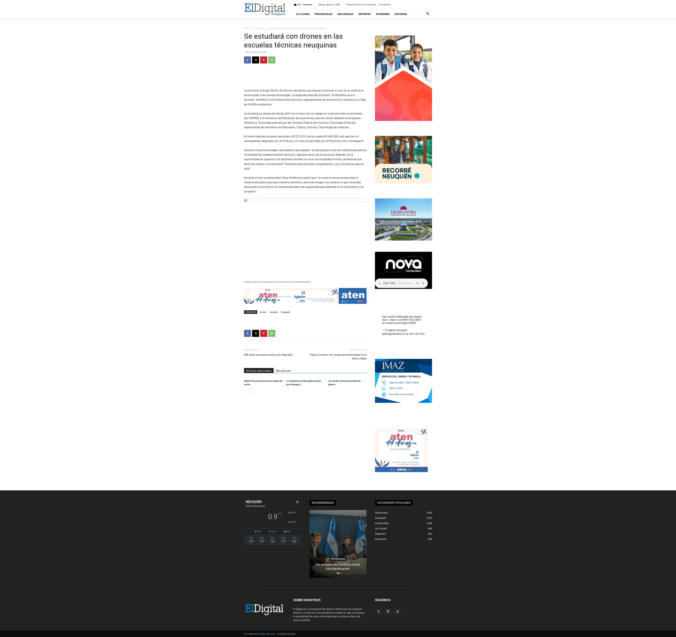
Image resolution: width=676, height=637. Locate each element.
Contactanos (385, 4)
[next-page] (252, 391)
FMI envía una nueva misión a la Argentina (268, 354)
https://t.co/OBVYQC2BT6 (405, 319)
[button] (428, 14)
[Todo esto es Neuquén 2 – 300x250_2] (403, 182)
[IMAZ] (403, 402)
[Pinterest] (263, 59)
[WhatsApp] (271, 59)
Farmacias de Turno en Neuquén (361, 4)
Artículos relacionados (258, 370)
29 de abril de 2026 (413, 333)
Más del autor (283, 370)
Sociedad (401, 14)
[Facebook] (247, 59)
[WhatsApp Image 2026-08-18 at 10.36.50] (401, 471)
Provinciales (324, 14)
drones (262, 312)
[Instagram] (388, 611)
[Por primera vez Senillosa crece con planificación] (338, 544)
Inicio (246, 28)
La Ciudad (303, 14)
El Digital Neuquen (267, 633)
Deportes (364, 14)
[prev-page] (246, 391)
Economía (383, 14)
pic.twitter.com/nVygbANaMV (399, 322)
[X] (255, 59)
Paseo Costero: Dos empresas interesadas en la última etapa (338, 356)
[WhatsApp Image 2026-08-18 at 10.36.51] (305, 296)
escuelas (273, 312)
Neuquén (285, 312)
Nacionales (345, 14)
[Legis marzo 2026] (403, 239)
